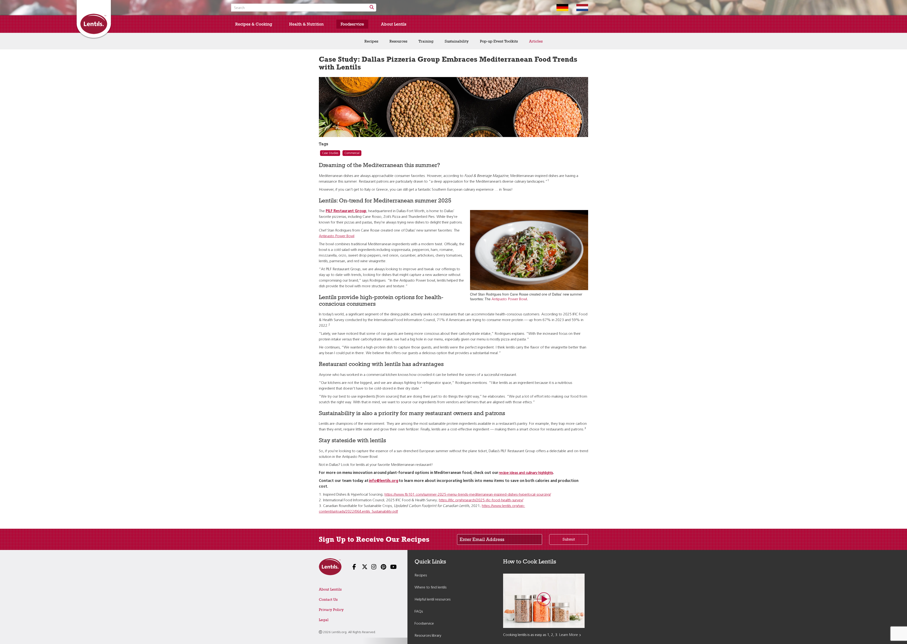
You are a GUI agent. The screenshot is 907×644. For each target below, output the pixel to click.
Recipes (371, 41)
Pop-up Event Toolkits (499, 41)
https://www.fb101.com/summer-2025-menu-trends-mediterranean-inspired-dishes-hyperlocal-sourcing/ (468, 495)
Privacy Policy (331, 609)
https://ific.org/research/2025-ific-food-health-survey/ (481, 500)
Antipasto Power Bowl (509, 299)
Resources (398, 41)
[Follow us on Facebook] (352, 567)
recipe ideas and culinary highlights (526, 473)
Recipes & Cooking (253, 24)
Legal (324, 620)
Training (426, 41)
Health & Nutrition (306, 24)
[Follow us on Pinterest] (380, 567)
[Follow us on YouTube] (389, 567)
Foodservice (352, 24)
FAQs (419, 612)
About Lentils (393, 24)
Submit (569, 539)
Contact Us (328, 599)
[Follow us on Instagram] (371, 567)
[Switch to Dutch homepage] (578, 7)
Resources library (428, 636)
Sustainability (457, 41)
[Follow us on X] (361, 567)
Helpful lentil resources (432, 599)
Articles (536, 41)
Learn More (568, 635)
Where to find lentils (430, 587)
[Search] (371, 8)
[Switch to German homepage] (558, 7)
